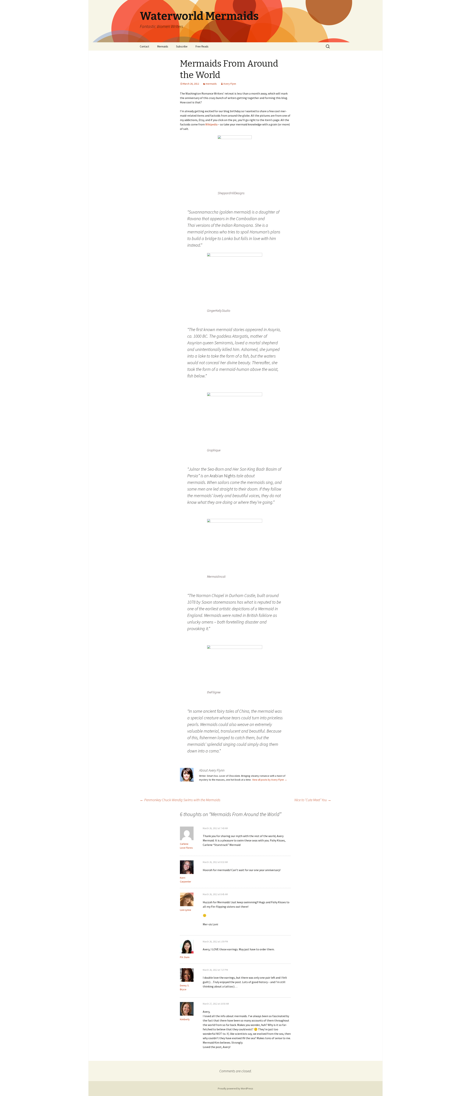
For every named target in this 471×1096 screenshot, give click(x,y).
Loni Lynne (185, 910)
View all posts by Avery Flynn (269, 779)
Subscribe (181, 46)
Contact (144, 46)
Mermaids (162, 46)
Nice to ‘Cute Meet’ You (312, 799)
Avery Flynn (229, 83)
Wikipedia (211, 124)
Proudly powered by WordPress (235, 1088)
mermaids (211, 83)
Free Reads (201, 46)
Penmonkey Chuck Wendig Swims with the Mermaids (180, 799)
